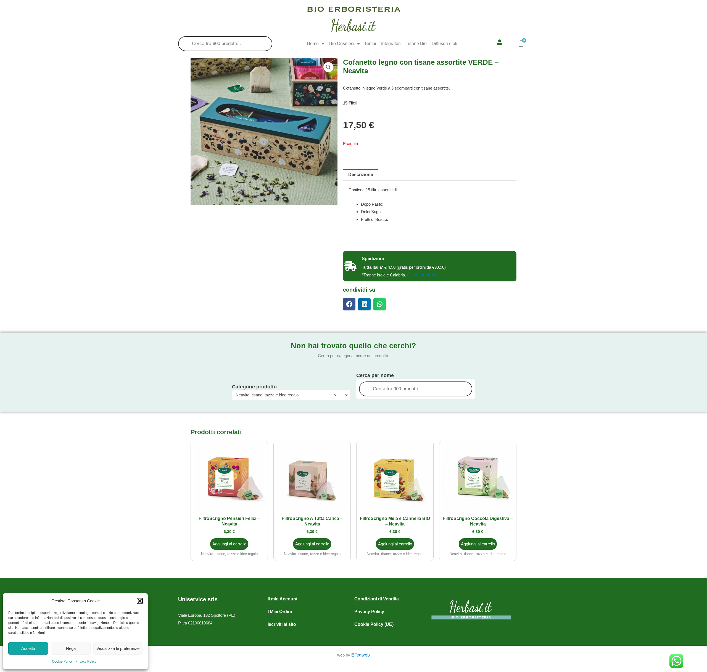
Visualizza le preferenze (117, 648)
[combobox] (291, 395)
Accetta (28, 648)
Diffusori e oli (444, 43)
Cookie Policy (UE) (374, 624)
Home (313, 43)
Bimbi (370, 43)
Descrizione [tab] (360, 174)
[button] (140, 601)
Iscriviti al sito (282, 624)
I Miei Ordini (280, 611)
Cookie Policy (62, 661)
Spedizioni (373, 258)
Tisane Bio (416, 43)
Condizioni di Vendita (376, 599)
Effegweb (360, 655)
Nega (71, 648)
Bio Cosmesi (341, 43)
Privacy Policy (85, 661)
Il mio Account (282, 599)
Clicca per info (421, 275)
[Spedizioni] (350, 266)
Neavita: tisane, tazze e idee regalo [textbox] (286, 395)
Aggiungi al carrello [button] (229, 544)
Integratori (391, 43)
